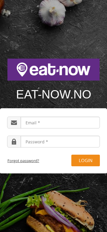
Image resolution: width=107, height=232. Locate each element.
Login (85, 160)
